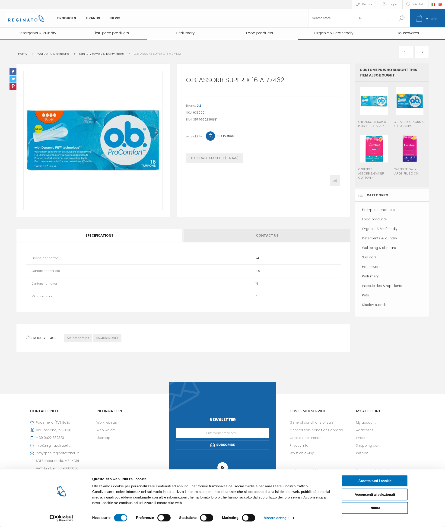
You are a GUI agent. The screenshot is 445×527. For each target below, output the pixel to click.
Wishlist (362, 453)
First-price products (378, 209)
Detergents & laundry (379, 238)
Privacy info (299, 445)
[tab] (99, 235)
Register (367, 4)
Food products (374, 219)
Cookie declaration (305, 437)
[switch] (164, 517)
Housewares (372, 266)
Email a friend (335, 180)
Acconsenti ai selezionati (375, 494)
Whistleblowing (302, 453)
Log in (393, 4)
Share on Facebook (13, 71)
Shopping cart (368, 445)
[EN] (440, 4)
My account (366, 422)
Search (401, 18)
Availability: (194, 136)
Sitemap (103, 437)
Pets (365, 295)
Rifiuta (374, 508)
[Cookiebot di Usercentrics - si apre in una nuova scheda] (61, 517)
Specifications (99, 235)
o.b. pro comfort (78, 338)
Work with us (106, 422)
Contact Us (267, 235)
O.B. (199, 105)
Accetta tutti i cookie (374, 481)
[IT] (433, 4)
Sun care (369, 257)
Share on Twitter (13, 79)
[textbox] (331, 18)
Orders (361, 437)
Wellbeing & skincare (379, 247)
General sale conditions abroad (316, 430)
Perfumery (370, 276)
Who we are (106, 430)
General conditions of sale (312, 422)
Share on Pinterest (13, 86)
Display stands (374, 304)
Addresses (365, 430)
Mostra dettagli (276, 518)
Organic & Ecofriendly (379, 228)
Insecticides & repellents (382, 285)
